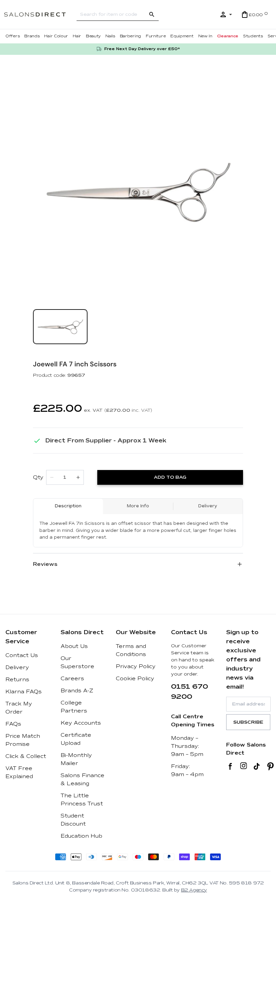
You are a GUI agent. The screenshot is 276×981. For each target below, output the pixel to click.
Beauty (93, 36)
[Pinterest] (270, 766)
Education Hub (81, 836)
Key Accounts (81, 723)
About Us (74, 646)
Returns (17, 679)
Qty (38, 477)
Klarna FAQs (23, 691)
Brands (31, 36)
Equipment (181, 36)
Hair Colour (56, 36)
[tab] (60, 327)
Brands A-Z (77, 690)
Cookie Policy (135, 678)
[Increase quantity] (78, 477)
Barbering (130, 36)
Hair (77, 36)
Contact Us (21, 655)
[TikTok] (256, 766)
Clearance (227, 36)
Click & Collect (25, 756)
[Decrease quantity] (52, 477)
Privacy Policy (136, 666)
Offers (12, 36)
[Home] (40, 14)
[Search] (151, 14)
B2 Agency (194, 890)
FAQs (13, 724)
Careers (72, 678)
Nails (110, 36)
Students (253, 36)
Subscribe (248, 722)
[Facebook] (230, 766)
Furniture (156, 36)
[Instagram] (243, 766)
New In (205, 36)
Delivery (17, 667)
